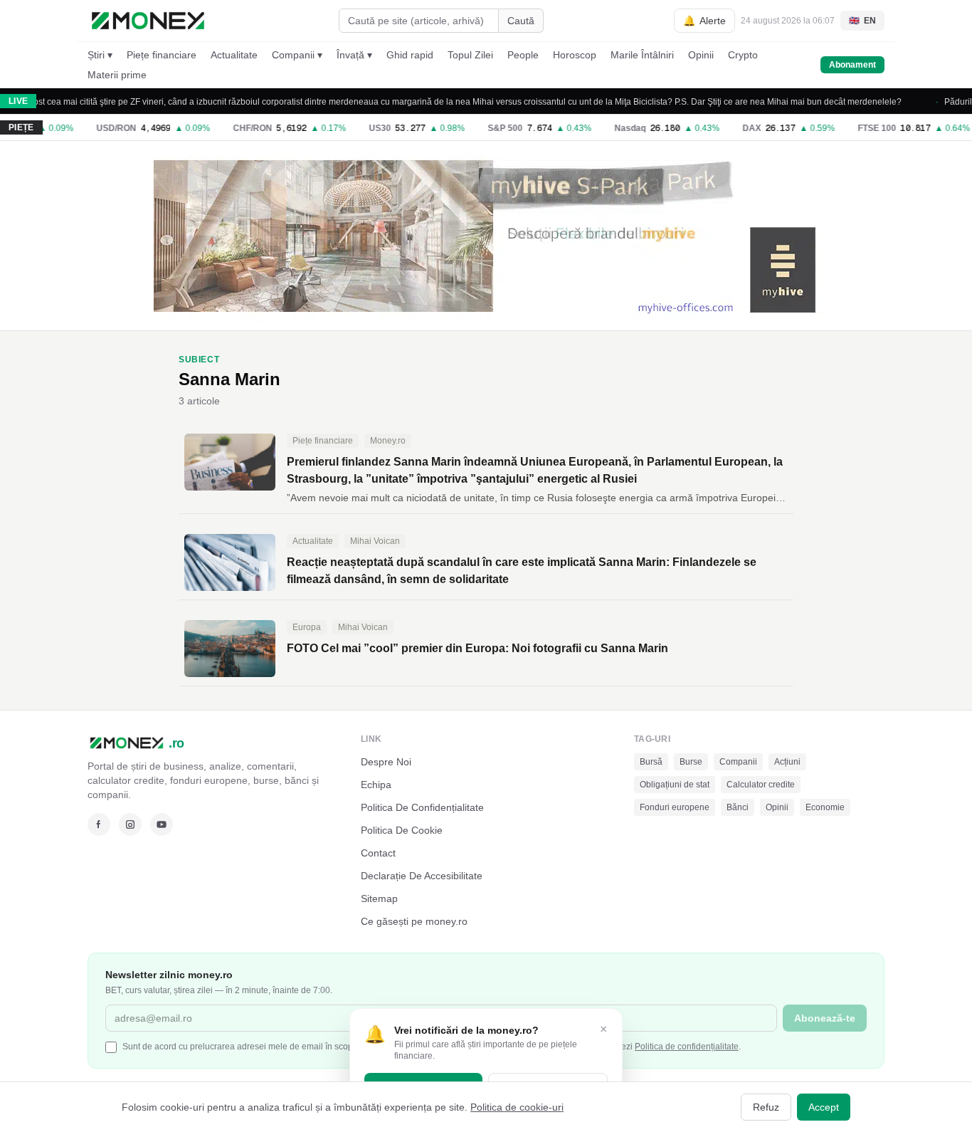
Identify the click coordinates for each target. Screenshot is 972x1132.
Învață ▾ (354, 55)
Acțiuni (787, 762)
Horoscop (574, 55)
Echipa (376, 784)
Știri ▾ (100, 55)
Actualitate (234, 55)
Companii (738, 762)
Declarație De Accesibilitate (421, 875)
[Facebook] (99, 824)
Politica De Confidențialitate (422, 807)
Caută (520, 20)
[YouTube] (161, 824)
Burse (691, 762)
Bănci (738, 807)
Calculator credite (761, 785)
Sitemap (379, 898)
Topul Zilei (470, 55)
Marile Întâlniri (642, 55)
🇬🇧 (862, 21)
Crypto (743, 55)
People (523, 55)
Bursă (651, 762)
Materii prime (117, 74)
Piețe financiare (161, 55)
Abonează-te (824, 1018)
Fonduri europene (674, 807)
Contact (378, 853)
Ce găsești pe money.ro (414, 921)
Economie (825, 807)
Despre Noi (386, 761)
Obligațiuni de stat (674, 785)
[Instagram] (130, 824)
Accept (823, 1107)
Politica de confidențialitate (687, 1047)
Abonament (852, 65)
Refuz (766, 1107)
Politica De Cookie (402, 830)
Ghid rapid (409, 55)
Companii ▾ (297, 55)
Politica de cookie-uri (517, 1107)
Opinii (701, 55)
